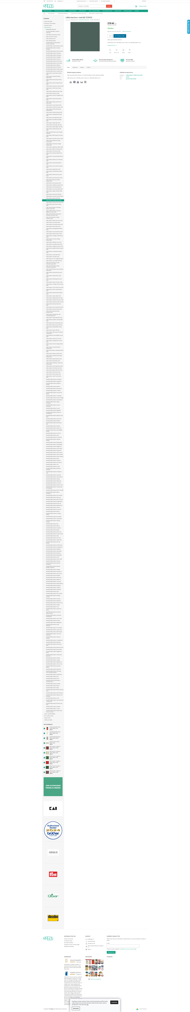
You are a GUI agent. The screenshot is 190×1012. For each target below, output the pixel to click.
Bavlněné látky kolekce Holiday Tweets (53, 521)
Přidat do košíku (121, 36)
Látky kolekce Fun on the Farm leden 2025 (54, 166)
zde (87, 1004)
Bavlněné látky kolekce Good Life (53, 509)
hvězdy (134, 79)
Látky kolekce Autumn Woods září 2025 (53, 129)
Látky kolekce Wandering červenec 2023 (54, 279)
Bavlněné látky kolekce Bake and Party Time (54, 690)
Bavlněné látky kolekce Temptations (54, 640)
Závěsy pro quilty (48, 720)
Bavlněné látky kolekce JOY (52, 464)
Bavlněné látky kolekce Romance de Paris (54, 704)
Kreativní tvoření (48, 25)
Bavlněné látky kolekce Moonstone (54, 388)
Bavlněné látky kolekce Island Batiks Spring (54, 430)
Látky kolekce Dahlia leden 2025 (53, 169)
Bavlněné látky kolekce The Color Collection (53, 634)
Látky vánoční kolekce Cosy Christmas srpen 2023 (54, 269)
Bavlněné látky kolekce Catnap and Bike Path (54, 655)
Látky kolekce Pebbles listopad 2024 (54, 185)
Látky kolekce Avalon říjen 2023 (53, 254)
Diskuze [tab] (82, 67)
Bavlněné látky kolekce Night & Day (54, 662)
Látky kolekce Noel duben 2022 (53, 361)
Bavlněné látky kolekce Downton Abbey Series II (53, 612)
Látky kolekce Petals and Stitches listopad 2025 (53, 109)
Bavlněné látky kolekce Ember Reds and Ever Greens (54, 711)
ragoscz (89, 949)
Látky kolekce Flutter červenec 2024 (54, 220)
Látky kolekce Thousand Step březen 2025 (54, 157)
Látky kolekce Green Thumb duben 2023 (54, 290)
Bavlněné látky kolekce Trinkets (53, 390)
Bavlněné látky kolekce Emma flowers (54, 693)
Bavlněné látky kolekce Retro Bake (54, 649)
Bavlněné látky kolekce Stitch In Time (54, 485)
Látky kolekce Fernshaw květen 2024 (54, 224)
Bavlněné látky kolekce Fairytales (53, 55)
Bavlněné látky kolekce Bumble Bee (54, 442)
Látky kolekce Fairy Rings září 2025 (54, 125)
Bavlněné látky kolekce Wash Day (53, 669)
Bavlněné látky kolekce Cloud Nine (53, 379)
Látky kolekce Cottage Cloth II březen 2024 (54, 236)
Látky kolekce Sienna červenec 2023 (54, 282)
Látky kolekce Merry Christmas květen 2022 (54, 351)
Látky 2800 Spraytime (51, 40)
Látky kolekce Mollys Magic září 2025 (54, 127)
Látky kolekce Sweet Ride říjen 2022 (54, 317)
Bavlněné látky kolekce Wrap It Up (53, 577)
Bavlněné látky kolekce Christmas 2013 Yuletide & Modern (53, 671)
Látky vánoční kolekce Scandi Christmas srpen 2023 (52, 263)
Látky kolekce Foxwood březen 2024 (54, 231)
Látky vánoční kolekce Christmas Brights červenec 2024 (53, 211)
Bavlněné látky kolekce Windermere (54, 505)
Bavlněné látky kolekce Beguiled (53, 410)
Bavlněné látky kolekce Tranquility (53, 396)
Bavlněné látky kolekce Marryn (53, 526)
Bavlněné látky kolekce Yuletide (53, 460)
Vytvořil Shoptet (142, 1009)
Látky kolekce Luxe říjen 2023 (52, 256)
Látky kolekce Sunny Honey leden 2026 (53, 99)
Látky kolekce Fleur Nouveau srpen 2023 (54, 273)
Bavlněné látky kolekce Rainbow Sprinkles (53, 469)
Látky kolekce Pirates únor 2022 (53, 372)
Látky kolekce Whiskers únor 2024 (53, 242)
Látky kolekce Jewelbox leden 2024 (54, 244)
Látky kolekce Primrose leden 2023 (54, 309)
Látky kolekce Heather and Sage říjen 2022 (54, 320)
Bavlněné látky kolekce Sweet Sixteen (54, 456)
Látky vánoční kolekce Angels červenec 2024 (52, 218)
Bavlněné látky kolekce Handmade (54, 551)
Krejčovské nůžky (48, 21)
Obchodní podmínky (105, 1)
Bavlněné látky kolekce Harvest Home (54, 51)
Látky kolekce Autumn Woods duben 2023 (54, 293)
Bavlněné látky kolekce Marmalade (54, 555)
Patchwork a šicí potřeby (49, 23)
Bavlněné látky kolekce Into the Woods (53, 542)
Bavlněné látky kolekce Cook (52, 698)
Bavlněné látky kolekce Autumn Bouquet (53, 48)
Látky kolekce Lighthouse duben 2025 (54, 147)
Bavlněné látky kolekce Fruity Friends (54, 534)
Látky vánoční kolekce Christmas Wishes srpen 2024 (53, 208)
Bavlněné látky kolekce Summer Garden (53, 440)
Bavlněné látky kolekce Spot (52, 435)
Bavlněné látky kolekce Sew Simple (54, 627)
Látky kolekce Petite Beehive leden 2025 (54, 172)
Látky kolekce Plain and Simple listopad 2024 (53, 180)
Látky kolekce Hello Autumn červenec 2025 (54, 136)
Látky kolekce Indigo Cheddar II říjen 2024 (54, 191)
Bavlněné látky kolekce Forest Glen (54, 63)
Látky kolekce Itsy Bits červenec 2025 (54, 138)
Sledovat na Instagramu (95, 979)
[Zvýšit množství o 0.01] (113, 35)
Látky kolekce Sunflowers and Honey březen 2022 (54, 363)
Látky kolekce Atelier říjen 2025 (53, 123)
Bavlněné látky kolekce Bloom (53, 511)
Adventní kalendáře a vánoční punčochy (52, 32)
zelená (127, 77)
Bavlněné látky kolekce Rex (52, 524)
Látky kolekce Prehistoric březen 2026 (54, 86)
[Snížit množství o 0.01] (113, 37)
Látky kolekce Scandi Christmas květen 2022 (53, 347)
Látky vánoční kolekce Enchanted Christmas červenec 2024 (53, 214)
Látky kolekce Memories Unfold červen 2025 (53, 141)
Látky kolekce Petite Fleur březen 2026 (53, 88)
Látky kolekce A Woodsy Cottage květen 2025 (53, 144)
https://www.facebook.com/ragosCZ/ (95, 946)
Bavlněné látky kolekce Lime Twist (54, 618)
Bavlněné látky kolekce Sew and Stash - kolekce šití (54, 700)
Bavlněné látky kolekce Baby (52, 687)
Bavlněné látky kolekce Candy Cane (54, 630)
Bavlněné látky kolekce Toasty (53, 708)
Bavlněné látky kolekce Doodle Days (54, 545)
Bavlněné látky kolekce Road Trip (53, 503)
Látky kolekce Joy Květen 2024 (53, 222)
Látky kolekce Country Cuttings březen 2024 (53, 239)
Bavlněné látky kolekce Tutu (52, 607)
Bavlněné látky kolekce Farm (52, 678)
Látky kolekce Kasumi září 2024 (53, 198)
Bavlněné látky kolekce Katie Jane (53, 532)
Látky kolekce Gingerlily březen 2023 (54, 298)
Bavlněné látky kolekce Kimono (53, 507)
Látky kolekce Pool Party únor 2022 (54, 368)
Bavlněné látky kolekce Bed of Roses (54, 499)
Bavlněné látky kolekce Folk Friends (54, 448)
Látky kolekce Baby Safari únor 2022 (54, 370)
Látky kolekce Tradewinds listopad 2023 (54, 252)
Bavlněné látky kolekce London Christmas (53, 405)
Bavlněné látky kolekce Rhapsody (53, 481)
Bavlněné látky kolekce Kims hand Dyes (53, 644)
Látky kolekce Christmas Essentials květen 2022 (54, 356)
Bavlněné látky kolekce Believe (53, 386)
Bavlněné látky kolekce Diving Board (54, 547)
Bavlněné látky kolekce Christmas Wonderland (53, 616)
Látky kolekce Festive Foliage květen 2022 (54, 344)
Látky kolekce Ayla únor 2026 (52, 93)
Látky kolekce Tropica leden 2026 (53, 105)
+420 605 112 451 (91, 943)
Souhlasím (114, 1002)
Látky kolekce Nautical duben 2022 (54, 359)
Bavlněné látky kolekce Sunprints (53, 589)
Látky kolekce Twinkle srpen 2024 (53, 200)
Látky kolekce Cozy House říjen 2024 (54, 189)
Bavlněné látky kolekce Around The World (54, 393)
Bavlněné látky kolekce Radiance (53, 585)
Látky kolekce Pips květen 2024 (53, 226)
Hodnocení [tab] (75, 67)
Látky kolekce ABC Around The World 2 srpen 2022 (54, 332)
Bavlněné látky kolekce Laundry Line (54, 71)
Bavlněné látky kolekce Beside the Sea (54, 423)
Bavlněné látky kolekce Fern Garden (54, 495)
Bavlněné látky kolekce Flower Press (54, 603)
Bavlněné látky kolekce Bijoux (52, 530)
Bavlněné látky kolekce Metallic (53, 575)
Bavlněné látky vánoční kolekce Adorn (54, 46)
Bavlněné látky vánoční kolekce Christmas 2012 (53, 681)
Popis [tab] (68, 67)
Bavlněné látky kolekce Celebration (54, 674)
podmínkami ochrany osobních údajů (128, 949)
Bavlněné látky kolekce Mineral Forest (54, 647)
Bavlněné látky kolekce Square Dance (54, 69)
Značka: (95, 20)
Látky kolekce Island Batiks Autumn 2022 (54, 327)
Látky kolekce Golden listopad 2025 (54, 112)
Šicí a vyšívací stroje (48, 716)
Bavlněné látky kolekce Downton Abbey (53, 666)
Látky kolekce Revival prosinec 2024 (54, 178)
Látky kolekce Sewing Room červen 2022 (54, 341)
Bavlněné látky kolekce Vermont (53, 59)
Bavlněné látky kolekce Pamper (53, 426)
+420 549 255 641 (91, 941)
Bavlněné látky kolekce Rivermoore (54, 61)
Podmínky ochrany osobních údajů (71, 944)
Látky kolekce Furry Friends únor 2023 (54, 307)
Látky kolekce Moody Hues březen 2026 (54, 80)
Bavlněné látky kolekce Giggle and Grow (54, 652)
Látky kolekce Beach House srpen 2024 (53, 205)
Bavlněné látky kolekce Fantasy (53, 561)
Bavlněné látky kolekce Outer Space (54, 452)
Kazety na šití (47, 718)
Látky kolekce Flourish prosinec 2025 (54, 107)
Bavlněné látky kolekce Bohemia (53, 601)
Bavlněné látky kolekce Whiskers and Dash (54, 416)
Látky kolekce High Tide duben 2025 (54, 149)
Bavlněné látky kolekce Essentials (53, 516)
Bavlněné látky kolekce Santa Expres (54, 400)
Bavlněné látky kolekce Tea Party (53, 581)
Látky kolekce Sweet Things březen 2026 (54, 83)
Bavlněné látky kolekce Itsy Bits (53, 683)
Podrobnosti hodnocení (83, 20)
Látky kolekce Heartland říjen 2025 (53, 117)
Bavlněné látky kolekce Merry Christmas (52, 492)
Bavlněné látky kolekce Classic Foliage (54, 398)
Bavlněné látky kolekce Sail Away (53, 475)
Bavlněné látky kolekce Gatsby (53, 658)
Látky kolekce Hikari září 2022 (52, 330)
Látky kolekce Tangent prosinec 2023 (54, 246)
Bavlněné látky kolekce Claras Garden (54, 454)
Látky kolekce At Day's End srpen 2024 (54, 202)
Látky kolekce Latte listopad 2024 (53, 187)
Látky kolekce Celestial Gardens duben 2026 (53, 77)
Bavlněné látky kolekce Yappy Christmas (52, 402)
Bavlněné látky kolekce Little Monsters (52, 625)
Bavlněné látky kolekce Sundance (53, 528)
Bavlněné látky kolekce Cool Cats (53, 483)
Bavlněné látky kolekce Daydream (53, 450)
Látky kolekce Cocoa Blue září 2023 (54, 260)
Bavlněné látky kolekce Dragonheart (54, 501)
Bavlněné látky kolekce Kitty (52, 536)
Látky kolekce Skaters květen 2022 (54, 353)
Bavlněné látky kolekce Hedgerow (53, 381)
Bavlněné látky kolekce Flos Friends (54, 593)
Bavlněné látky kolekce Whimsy (53, 65)
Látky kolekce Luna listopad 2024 (53, 183)
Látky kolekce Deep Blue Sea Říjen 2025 (54, 120)
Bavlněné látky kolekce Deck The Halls (54, 490)
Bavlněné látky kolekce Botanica (53, 553)
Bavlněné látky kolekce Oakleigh (53, 57)
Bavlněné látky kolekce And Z (52, 557)
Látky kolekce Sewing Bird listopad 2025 (54, 115)
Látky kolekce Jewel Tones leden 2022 (53, 376)
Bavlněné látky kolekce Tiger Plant (54, 540)
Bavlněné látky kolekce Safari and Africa (53, 609)
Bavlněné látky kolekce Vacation (53, 599)
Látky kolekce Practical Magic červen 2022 (54, 336)
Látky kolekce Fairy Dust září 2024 (53, 194)
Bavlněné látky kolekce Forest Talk (54, 559)
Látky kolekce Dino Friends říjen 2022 (54, 323)
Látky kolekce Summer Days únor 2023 (54, 300)
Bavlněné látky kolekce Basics (53, 685)
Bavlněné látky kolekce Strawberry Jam (54, 472)
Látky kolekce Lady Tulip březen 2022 (54, 366)
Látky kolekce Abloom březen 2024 (54, 233)
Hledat (109, 6)
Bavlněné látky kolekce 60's (52, 676)
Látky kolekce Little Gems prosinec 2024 (54, 175)
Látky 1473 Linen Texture (51, 36)
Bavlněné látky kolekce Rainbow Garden (53, 384)
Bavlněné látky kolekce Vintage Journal (53, 596)
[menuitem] (47, 11)
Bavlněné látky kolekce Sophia (53, 605)
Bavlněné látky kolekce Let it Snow (54, 462)
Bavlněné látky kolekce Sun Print (53, 433)
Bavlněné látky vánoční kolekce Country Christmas (53, 43)
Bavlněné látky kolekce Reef (52, 458)
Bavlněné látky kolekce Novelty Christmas (53, 563)
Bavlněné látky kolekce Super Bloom (54, 477)
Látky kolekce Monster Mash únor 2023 (53, 304)
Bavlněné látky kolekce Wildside (53, 549)
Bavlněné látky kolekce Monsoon (53, 497)
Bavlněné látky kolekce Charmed (53, 53)
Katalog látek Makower (51, 29)
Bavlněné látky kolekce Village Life (54, 446)
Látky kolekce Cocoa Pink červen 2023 (54, 287)
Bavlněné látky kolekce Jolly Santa (54, 518)
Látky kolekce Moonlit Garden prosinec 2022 (52, 311)
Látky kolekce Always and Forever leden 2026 (53, 102)
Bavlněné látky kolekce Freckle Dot (54, 437)
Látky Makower (47, 27)
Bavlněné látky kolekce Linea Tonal (54, 573)
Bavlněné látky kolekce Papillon (53, 569)
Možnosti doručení (126, 31)
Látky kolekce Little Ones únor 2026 (54, 91)
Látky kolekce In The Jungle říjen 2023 (54, 258)
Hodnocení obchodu (81, 1)
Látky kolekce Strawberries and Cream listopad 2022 (53, 315)
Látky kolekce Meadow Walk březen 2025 (54, 153)
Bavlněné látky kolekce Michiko (53, 421)
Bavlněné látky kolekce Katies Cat (53, 428)
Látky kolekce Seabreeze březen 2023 (54, 302)
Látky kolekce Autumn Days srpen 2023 (53, 276)
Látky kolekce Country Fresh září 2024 (54, 196)
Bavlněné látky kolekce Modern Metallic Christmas (53, 567)
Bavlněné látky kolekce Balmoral (53, 579)
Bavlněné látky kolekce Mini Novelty (54, 632)
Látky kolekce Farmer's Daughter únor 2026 (54, 96)
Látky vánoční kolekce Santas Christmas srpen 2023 (52, 266)
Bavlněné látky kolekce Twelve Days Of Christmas (54, 487)
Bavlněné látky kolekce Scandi (53, 408)
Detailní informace (112, 45)
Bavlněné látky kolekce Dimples (53, 706)
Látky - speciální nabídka (49, 714)
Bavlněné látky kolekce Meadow (53, 642)
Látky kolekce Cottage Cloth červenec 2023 (54, 284)
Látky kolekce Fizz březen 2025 (53, 151)
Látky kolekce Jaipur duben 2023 (53, 296)
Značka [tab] (88, 67)
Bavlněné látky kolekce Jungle (53, 660)
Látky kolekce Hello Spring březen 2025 (53, 163)
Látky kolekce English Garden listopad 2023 (54, 248)
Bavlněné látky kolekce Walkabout (53, 622)
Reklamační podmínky (69, 946)
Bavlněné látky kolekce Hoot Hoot (53, 419)
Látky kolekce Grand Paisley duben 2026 (54, 73)
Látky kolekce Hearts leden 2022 (53, 374)
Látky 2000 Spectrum (51, 38)
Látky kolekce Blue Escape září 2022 (54, 325)
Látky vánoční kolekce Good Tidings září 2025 (54, 132)
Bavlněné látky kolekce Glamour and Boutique (54, 695)
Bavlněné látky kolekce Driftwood (53, 67)
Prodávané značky (93, 1)
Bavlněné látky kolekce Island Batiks (54, 444)
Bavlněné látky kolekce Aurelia (53, 620)
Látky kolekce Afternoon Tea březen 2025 (54, 160)
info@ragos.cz (91, 939)
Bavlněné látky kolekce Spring (53, 479)
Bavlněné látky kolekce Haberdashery (54, 583)
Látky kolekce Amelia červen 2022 (53, 338)
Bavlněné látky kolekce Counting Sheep (53, 514)
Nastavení (76, 1008)
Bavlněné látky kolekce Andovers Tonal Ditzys (53, 413)
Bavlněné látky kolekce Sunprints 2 (54, 571)
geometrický (129, 79)
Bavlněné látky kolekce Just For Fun (54, 664)
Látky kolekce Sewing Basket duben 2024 (54, 229)
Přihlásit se (111, 952)
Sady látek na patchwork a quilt (53, 34)
